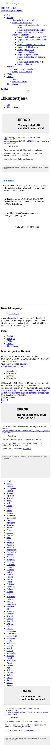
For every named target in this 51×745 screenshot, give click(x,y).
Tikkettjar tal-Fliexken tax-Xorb (14, 388)
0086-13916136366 (9, 361)
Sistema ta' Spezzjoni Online (24, 20)
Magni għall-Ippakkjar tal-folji (30, 62)
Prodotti (10, 17)
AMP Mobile (32, 385)
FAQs (9, 74)
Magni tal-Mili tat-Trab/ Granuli (31, 44)
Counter (20, 42)
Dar (8, 15)
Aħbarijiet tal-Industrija (22, 71)
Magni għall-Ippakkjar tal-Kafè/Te (32, 37)
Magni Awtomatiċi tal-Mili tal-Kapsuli (24, 391)
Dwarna (10, 76)
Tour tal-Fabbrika (19, 81)
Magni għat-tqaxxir (25, 49)
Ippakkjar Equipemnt (21, 35)
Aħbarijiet (11, 67)
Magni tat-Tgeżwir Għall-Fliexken (16, 395)
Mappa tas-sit (20, 385)
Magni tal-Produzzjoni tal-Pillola (31, 30)
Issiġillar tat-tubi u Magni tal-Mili (26, 390)
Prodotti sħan (6, 385)
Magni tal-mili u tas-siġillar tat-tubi (32, 40)
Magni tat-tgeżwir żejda (27, 54)
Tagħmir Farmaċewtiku (22, 22)
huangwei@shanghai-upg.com (14, 364)
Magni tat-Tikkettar (25, 52)
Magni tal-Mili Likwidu (27, 47)
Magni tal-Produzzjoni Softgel (30, 32)
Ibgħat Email (6, 400)
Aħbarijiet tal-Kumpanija (22, 69)
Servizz (15, 79)
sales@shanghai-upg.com (12, 366)
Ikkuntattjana (12, 84)
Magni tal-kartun (24, 64)
